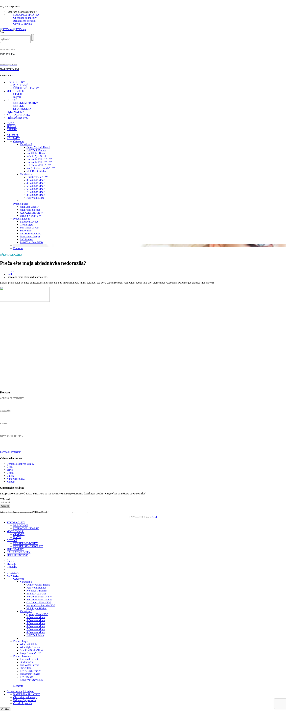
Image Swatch (30, 215)
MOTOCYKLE (15, 91)
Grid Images (26, 224)
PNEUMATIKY (15, 111)
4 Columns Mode (35, 183)
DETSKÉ (12, 100)
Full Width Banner (36, 150)
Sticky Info (25, 230)
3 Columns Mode (35, 180)
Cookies (5, 709)
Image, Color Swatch (40, 168)
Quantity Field (37, 177)
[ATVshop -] (13, 29)
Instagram (16, 451)
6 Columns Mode (35, 188)
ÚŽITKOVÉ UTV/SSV (26, 88)
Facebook (5, 451)
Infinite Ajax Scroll (36, 156)
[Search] (32, 37)
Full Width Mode (35, 197)
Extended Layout (29, 221)
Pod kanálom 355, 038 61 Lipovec (15, 404)
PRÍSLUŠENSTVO (17, 117)
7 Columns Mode (35, 191)
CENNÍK (12, 129)
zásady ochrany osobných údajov (60, 512)
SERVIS (11, 126)
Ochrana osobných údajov (22, 11)
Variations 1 (26, 144)
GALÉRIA (13, 135)
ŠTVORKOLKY (16, 82)
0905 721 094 (6, 417)
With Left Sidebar (29, 206)
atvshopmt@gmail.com (10, 430)
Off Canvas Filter (38, 165)
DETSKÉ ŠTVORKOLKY (22, 107)
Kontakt (11, 481)
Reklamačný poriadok (24, 20)
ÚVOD (11, 123)
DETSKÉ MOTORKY (25, 103)
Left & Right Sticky (30, 233)
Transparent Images (30, 236)
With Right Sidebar (36, 171)
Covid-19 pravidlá (22, 23)
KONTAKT (13, 138)
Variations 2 (26, 174)
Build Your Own (31, 242)
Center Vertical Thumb (38, 147)
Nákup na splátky (16, 478)
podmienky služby (80, 512)
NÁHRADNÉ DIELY (18, 114)
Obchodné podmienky (25, 17)
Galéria (10, 475)
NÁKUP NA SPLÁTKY (26, 14)
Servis (10, 469)
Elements (18, 248)
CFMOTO (18, 94)
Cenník (10, 472)
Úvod (10, 466)
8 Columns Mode (35, 194)
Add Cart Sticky (31, 212)
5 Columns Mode (35, 185)
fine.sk (154, 517)
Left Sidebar (26, 239)
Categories (18, 141)
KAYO (17, 97)
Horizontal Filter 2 (39, 162)
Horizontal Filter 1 (39, 159)
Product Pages (20, 203)
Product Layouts (21, 218)
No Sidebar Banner (36, 153)
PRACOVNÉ (20, 85)
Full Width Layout (29, 227)
